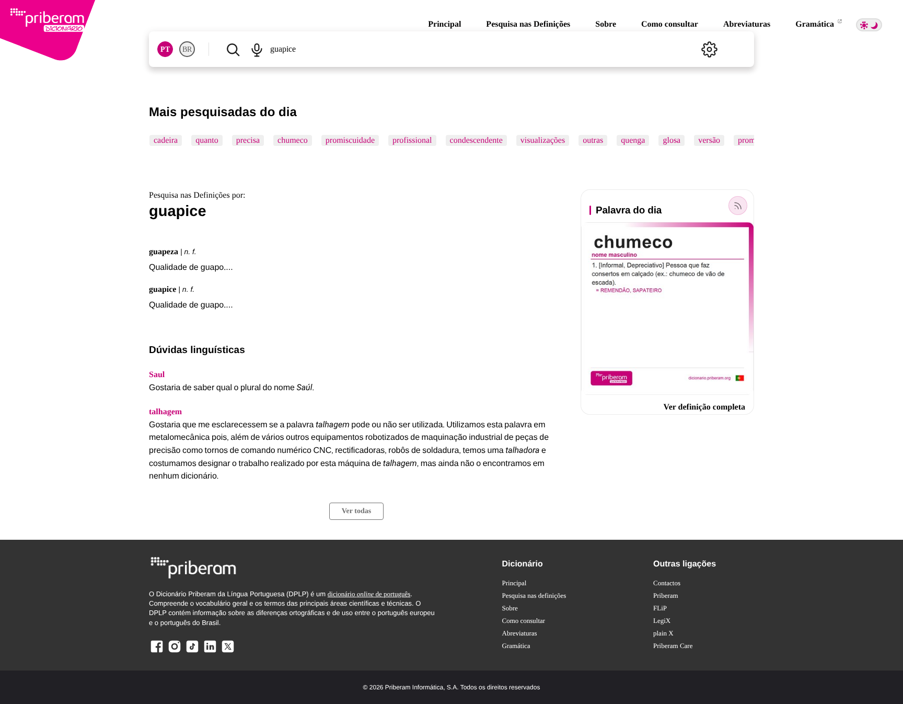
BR (187, 49)
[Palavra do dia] (737, 205)
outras (593, 140)
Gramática (815, 24)
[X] (228, 652)
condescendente (476, 140)
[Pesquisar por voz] (256, 49)
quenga (633, 140)
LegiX (661, 620)
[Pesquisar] (233, 49)
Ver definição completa (704, 407)
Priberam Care (672, 646)
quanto (206, 140)
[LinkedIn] (210, 652)
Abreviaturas (746, 24)
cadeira (166, 140)
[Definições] (709, 49)
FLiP (660, 608)
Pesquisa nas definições (534, 595)
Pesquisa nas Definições (528, 24)
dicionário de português (369, 594)
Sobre (605, 24)
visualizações (542, 140)
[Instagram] (174, 652)
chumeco (292, 140)
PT (165, 49)
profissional (412, 140)
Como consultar (669, 24)
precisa (248, 140)
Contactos (666, 583)
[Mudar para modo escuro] (869, 24)
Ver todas (356, 511)
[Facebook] (157, 652)
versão (709, 140)
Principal (444, 24)
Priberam (665, 595)
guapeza (163, 251)
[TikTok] (192, 652)
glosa (671, 140)
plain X (663, 633)
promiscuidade (350, 140)
